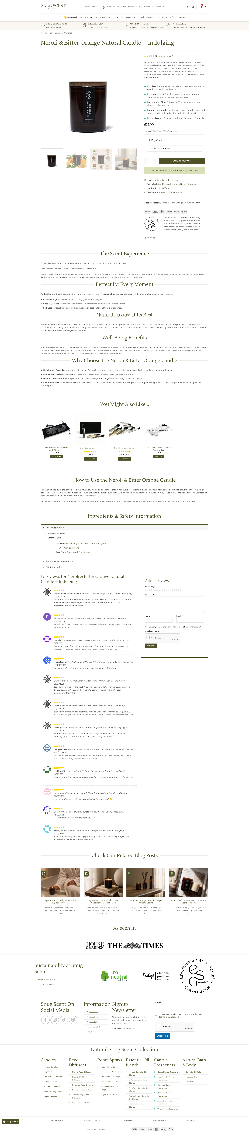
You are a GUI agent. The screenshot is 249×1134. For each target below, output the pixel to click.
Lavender (174, 184)
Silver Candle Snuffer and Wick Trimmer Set (159, 449)
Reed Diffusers (77, 1063)
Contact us (159, 7)
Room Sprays (109, 1060)
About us (95, 7)
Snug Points (111, 7)
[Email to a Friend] (151, 238)
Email (179, 616)
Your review (150, 594)
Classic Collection (152, 203)
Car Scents (104, 17)
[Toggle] (43, 527)
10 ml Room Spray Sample (124, 448)
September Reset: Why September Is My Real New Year (60, 901)
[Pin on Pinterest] (154, 238)
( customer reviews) (164, 56)
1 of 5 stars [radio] (145, 590)
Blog (140, 7)
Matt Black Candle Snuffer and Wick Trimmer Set (57, 449)
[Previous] (46, 98)
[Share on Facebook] (146, 238)
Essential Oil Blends (137, 1063)
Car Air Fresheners (164, 1063)
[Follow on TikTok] (64, 1020)
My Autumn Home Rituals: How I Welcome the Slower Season (103, 901)
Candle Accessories (147, 17)
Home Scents (90, 17)
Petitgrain (191, 184)
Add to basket (182, 160)
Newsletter (121, 7)
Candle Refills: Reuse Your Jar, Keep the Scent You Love (188, 901)
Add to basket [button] (56, 456)
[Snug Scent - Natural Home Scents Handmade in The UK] (53, 6)
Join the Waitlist (158, 430)
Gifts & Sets (130, 17)
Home (87, 7)
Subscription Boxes (177, 17)
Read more (158, 456)
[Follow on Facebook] (45, 1020)
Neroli (183, 184)
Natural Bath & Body (194, 1063)
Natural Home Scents (51, 33)
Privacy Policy (192, 1014)
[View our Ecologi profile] (156, 976)
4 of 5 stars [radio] (165, 590)
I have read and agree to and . (181, 1015)
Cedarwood (162, 192)
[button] (187, 6)
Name (148, 616)
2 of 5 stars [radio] (150, 590)
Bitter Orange (162, 184)
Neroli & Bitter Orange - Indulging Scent (181, 203)
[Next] (131, 98)
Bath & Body (118, 17)
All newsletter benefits (123, 1028)
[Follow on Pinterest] (73, 1020)
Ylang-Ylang (164, 188)
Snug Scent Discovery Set (90, 448)
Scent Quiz (132, 7)
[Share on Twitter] (148, 238)
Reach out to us (170, 131)
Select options (124, 459)
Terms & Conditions (169, 1017)
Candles (68, 33)
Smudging (161, 17)
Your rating (150, 586)
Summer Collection (74, 17)
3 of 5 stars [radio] (156, 590)
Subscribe (162, 1035)
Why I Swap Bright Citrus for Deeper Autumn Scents (146, 901)
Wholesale (148, 7)
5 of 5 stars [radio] (176, 590)
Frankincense (175, 192)
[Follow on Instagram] (54, 1020)
